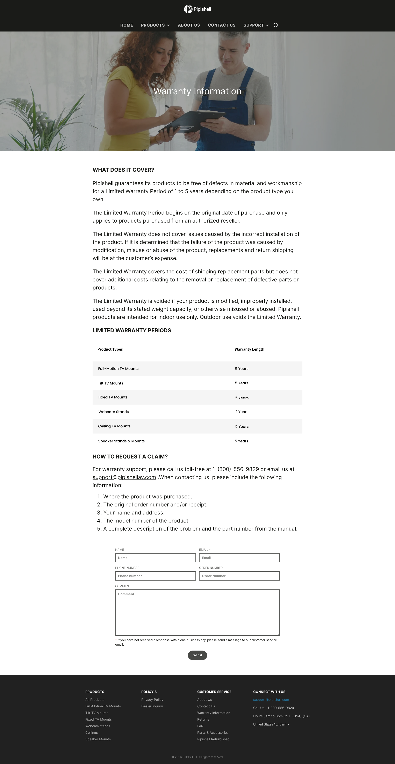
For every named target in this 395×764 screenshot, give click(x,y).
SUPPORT (254, 25)
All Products (94, 700)
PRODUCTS (153, 25)
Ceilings (91, 732)
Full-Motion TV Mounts (103, 706)
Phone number (127, 567)
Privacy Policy (152, 700)
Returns (203, 719)
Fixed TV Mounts (98, 719)
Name (119, 549)
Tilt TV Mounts (96, 713)
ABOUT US (189, 25)
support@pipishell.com (271, 700)
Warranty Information (213, 713)
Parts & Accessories (212, 732)
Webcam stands (97, 726)
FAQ (200, 726)
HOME (126, 25)
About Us (204, 700)
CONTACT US (222, 25)
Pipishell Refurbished (213, 739)
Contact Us (206, 706)
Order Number (211, 567)
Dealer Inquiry (152, 706)
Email (204, 549)
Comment (123, 586)
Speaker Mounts (98, 739)
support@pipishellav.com (124, 477)
